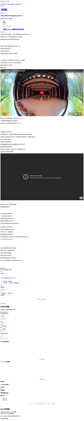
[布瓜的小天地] (0, 337)
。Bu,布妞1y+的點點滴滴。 (14, 282)
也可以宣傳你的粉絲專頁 (4, 338)
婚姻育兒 (11, 18)
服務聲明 (53, 403)
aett (1, 271)
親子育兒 (10, 281)
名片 (4, 24)
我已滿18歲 (3, 418)
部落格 (4, 22)
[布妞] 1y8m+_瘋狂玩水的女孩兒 (13, 29)
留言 (9, 277)
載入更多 (2, 287)
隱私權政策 (49, 403)
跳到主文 (2, 13)
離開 (7, 418)
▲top (1, 285)
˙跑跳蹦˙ (4, 9)
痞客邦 (6, 277)
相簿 (4, 21)
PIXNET (32, 403)
